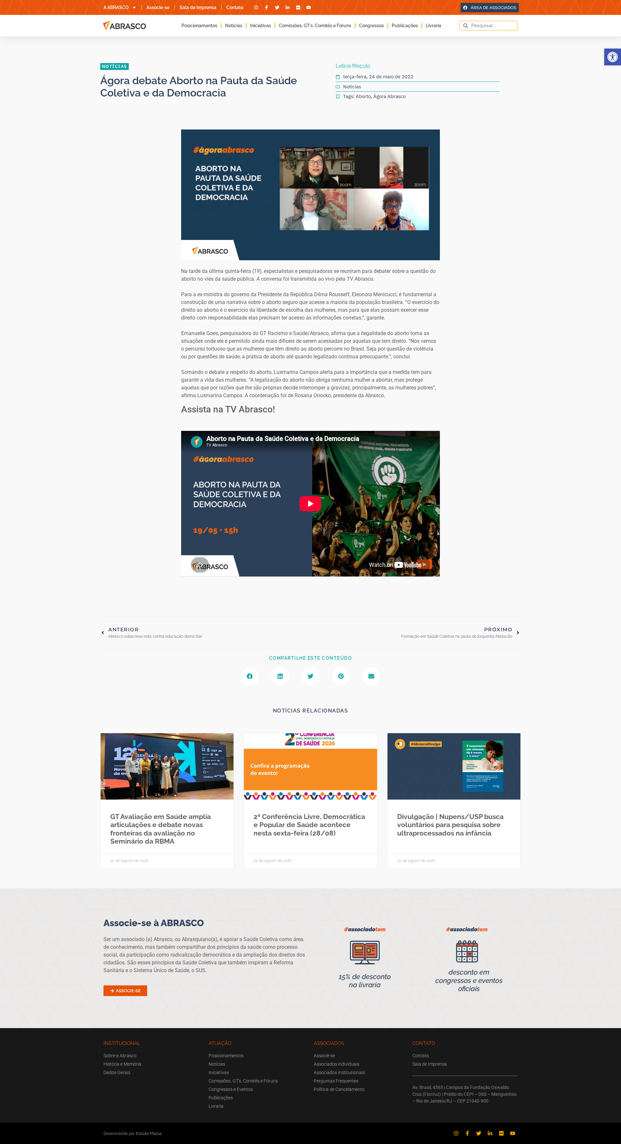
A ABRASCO (116, 7)
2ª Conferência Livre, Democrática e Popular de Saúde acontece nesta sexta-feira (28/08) (309, 825)
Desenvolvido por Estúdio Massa (133, 1133)
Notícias (233, 25)
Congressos (371, 25)
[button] (612, 57)
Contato (234, 7)
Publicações (405, 25)
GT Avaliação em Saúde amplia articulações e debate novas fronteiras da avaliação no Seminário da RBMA (160, 829)
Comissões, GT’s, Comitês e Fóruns (315, 25)
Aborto (363, 96)
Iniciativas (260, 25)
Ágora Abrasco (389, 96)
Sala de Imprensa (198, 7)
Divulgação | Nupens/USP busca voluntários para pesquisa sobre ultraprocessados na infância (450, 825)
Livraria (433, 25)
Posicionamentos (199, 25)
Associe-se (158, 7)
